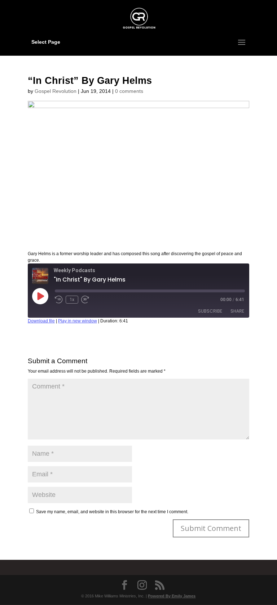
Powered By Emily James (171, 596)
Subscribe (210, 311)
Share (237, 311)
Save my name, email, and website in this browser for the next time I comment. (112, 511)
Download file (41, 320)
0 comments (129, 91)
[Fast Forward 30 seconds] (85, 300)
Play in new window (77, 320)
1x (72, 299)
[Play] (40, 296)
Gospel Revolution (55, 91)
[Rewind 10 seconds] (59, 300)
